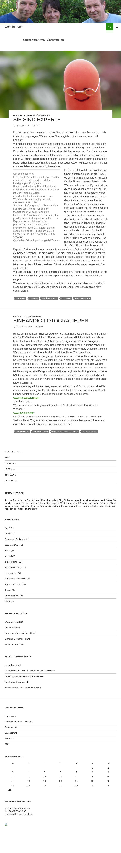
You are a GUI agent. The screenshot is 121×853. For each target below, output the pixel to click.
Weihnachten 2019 (14, 622)
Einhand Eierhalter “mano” (18, 639)
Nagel (18, 665)
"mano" (8, 533)
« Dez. (9, 790)
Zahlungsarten (12, 727)
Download (10, 463)
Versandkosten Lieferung (18, 721)
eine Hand (20, 298)
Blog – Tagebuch (13, 452)
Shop (7, 457)
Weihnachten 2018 (14, 644)
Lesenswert (19, 115)
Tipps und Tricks (13, 584)
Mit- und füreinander (38, 115)
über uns (10, 469)
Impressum (10, 475)
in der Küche (11, 562)
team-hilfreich (14, 26)
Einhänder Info (49, 298)
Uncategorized (12, 595)
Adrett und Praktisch (15, 539)
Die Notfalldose (12, 627)
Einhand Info (22, 432)
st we (37, 126)
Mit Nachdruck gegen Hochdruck (38, 670)
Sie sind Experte (37, 119)
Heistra (8, 682)
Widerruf (9, 738)
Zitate (7, 601)
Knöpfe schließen (34, 676)
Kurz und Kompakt (14, 567)
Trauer (8, 590)
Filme (7, 550)
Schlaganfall (22, 682)
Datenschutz (12, 481)
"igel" (7, 528)
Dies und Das (20, 317)
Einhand (34, 298)
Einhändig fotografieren (50, 321)
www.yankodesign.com (26, 397)
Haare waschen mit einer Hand (20, 633)
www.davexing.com (24, 412)
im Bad (8, 556)
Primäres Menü (117, 26)
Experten (66, 298)
